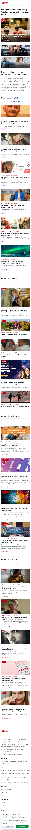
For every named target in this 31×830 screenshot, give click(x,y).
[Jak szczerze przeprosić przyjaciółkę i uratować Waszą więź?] (15, 62)
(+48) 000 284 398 (7, 752)
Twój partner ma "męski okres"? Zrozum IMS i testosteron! (15, 770)
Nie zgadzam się (9, 826)
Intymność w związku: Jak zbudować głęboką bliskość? (14, 782)
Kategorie (4, 799)
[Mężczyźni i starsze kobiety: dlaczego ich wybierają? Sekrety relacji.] (15, 50)
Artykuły (4, 758)
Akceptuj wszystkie (22, 826)
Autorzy (4, 786)
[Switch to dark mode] (24, 2)
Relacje (4, 58)
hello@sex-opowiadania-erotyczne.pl (12, 754)
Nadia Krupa (4, 119)
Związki (3, 129)
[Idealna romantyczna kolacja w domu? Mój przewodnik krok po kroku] (15, 30)
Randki (4, 20)
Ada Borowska (4, 147)
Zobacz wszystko (15, 101)
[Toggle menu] (28, 2)
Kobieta (3, 157)
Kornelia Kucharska (5, 231)
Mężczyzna (4, 46)
